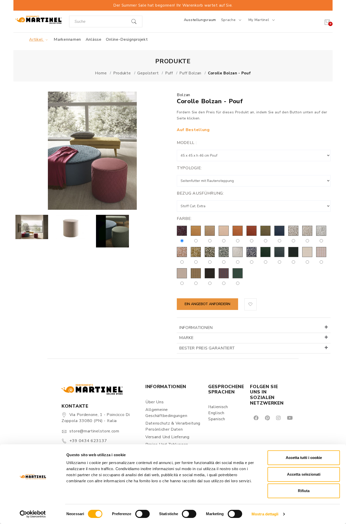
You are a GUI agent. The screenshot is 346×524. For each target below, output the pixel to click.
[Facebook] (255, 418)
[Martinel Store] (38, 19)
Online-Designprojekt (127, 39)
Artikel (36, 39)
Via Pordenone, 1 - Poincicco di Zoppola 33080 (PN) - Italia (96, 418)
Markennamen (67, 39)
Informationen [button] (196, 327)
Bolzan (183, 95)
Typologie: (189, 168)
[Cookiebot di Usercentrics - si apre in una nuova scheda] (33, 514)
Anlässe (94, 39)
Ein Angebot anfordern (207, 304)
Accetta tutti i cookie (304, 457)
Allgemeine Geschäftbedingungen (166, 412)
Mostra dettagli (265, 514)
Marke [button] (186, 338)
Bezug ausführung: (200, 193)
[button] (250, 304)
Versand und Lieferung (167, 437)
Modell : (187, 142)
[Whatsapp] (301, 418)
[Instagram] (278, 418)
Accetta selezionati (303, 474)
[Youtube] (289, 418)
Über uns (154, 402)
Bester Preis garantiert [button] (207, 348)
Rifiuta (304, 491)
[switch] (142, 514)
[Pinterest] (267, 418)
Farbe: (184, 218)
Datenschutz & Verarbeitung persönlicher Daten (172, 426)
